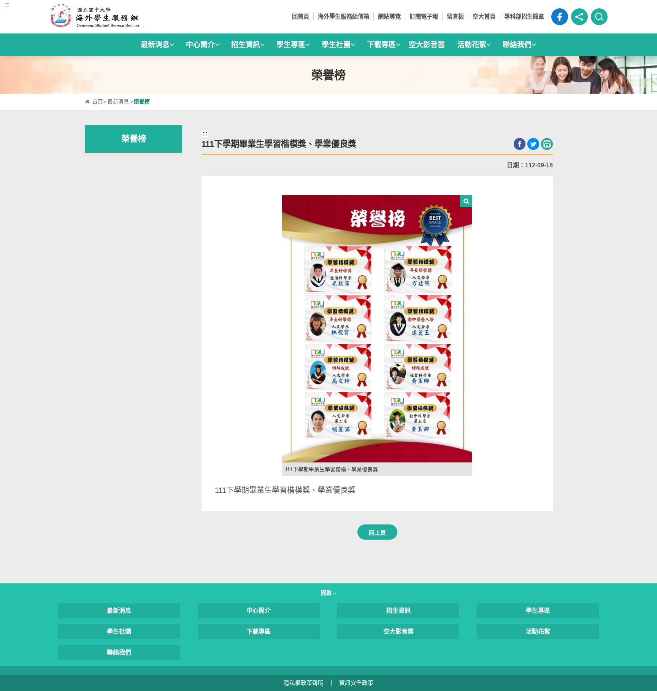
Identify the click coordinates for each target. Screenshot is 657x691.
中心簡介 (258, 610)
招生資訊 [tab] (245, 45)
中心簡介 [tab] (200, 45)
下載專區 (258, 631)
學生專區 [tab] (290, 45)
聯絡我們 (119, 652)
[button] (579, 16)
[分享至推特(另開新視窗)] (533, 144)
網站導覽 (389, 16)
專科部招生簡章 (524, 16)
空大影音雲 (398, 631)
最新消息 (118, 102)
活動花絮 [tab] (471, 45)
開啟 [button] (327, 593)
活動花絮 (538, 631)
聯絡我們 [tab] (517, 45)
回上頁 (377, 532)
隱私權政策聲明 (304, 683)
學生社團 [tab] (336, 45)
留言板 (455, 16)
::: (7, 4)
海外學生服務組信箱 (343, 16)
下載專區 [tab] (381, 45)
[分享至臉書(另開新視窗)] (519, 144)
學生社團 (119, 631)
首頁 (97, 102)
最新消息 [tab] (155, 45)
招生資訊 (398, 610)
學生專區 (538, 610)
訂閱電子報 (423, 16)
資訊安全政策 (356, 683)
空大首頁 (484, 16)
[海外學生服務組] (119, 16)
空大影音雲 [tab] (427, 45)
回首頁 (300, 16)
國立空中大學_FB (559, 16)
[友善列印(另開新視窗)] (547, 144)
